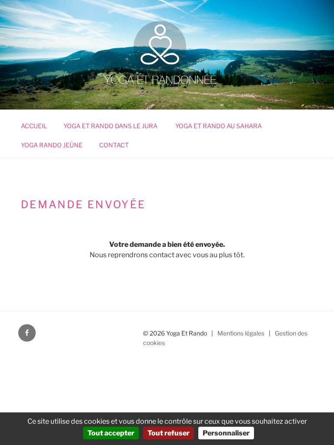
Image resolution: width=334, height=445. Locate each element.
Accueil (34, 126)
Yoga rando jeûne (52, 145)
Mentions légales (240, 333)
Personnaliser (226, 433)
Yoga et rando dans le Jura (111, 126)
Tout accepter (110, 433)
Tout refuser (168, 433)
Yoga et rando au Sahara (218, 126)
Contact (114, 145)
